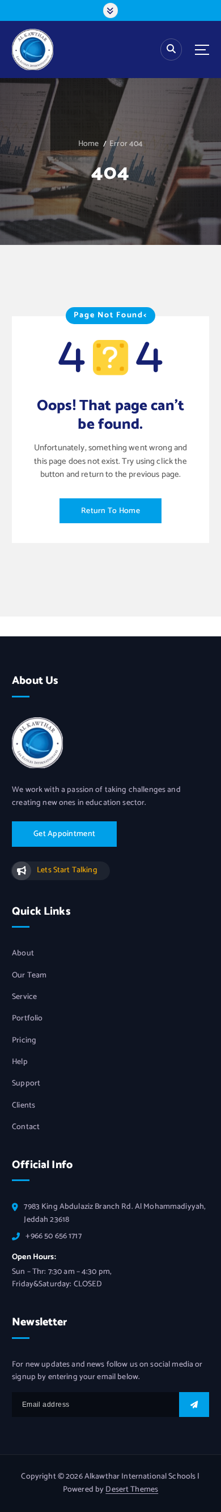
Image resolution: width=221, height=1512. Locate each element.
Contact (26, 1127)
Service (24, 997)
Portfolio (27, 1019)
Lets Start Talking (67, 870)
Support (26, 1084)
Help (20, 1062)
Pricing (24, 1041)
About (23, 953)
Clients (23, 1106)
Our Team (29, 976)
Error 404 (126, 143)
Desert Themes (131, 1489)
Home (88, 143)
